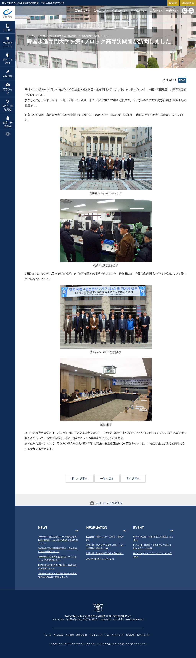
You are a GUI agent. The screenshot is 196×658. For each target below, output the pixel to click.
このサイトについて (114, 635)
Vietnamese (188, 3)
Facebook (58, 635)
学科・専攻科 (8, 61)
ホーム (30, 36)
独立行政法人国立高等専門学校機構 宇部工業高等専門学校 (7, 13)
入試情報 (8, 76)
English (173, 3)
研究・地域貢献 (8, 108)
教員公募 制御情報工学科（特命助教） (105, 553)
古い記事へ (133, 478)
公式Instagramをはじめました (100, 558)
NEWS (182, 80)
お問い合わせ (143, 635)
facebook (8, 134)
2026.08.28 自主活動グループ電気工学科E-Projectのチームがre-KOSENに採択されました (58, 539)
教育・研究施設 (8, 124)
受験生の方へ (83, 10)
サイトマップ (95, 635)
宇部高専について (8, 44)
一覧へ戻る (107, 478)
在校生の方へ (101, 10)
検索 (191, 11)
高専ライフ (8, 91)
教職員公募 (81, 635)
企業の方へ (156, 10)
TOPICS (7, 30)
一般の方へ (172, 10)
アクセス (185, 11)
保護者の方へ (120, 10)
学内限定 (130, 635)
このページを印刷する (109, 502)
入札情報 (69, 635)
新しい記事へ (80, 478)
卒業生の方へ (139, 10)
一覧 (76, 530)
